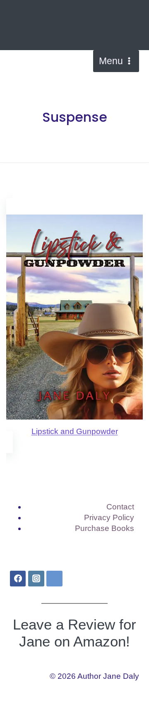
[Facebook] (18, 578)
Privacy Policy (109, 517)
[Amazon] (54, 578)
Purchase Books (104, 528)
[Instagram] (36, 578)
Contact (120, 506)
